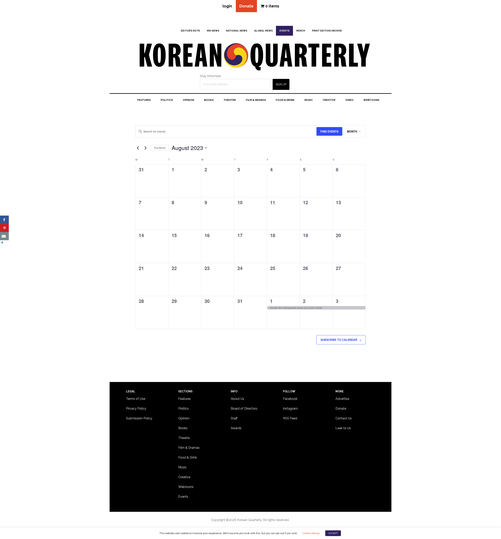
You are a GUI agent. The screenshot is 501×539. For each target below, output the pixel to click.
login (227, 6)
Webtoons (186, 487)
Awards (236, 428)
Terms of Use (135, 399)
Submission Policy (139, 418)
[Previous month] (137, 147)
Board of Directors (244, 408)
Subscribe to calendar (339, 340)
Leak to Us (343, 428)
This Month (160, 147)
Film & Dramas (189, 448)
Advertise (342, 399)
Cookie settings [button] (311, 533)
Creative (184, 477)
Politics (183, 408)
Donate (246, 6)
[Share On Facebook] (4, 220)
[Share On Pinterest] (4, 228)
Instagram (290, 408)
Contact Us (343, 418)
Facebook (290, 399)
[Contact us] (4, 236)
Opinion (183, 418)
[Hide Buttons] (2, 243)
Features (184, 399)
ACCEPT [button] (333, 533)
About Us (237, 399)
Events (183, 496)
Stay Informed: (210, 76)
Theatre (184, 438)
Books (182, 428)
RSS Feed (290, 418)
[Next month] (145, 147)
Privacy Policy (136, 408)
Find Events (329, 131)
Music (182, 467)
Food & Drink (187, 457)
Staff (234, 418)
